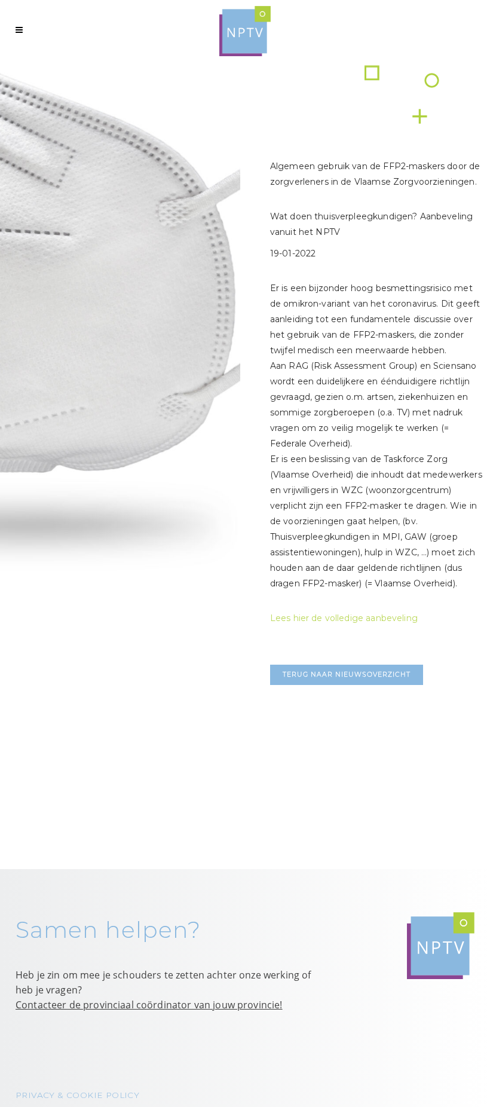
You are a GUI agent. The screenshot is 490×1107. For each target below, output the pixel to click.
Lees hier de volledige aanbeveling (344, 618)
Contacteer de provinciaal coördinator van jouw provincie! (149, 1004)
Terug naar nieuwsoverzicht (347, 674)
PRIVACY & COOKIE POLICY (77, 1095)
